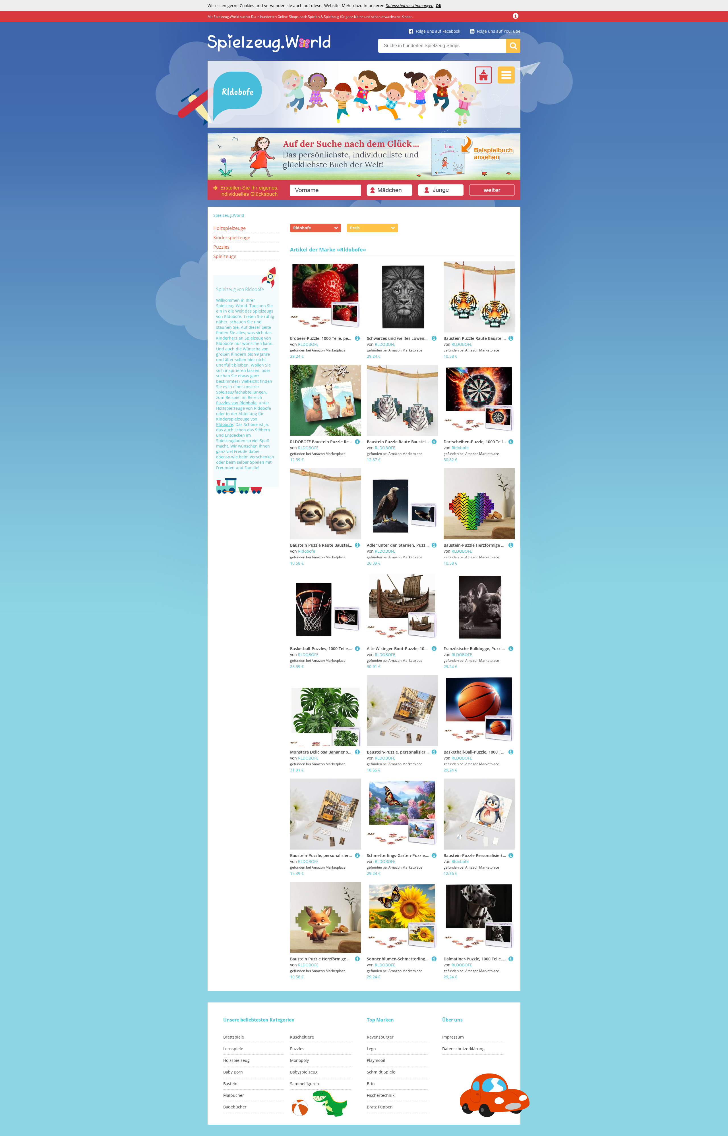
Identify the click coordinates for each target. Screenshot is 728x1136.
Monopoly (299, 1060)
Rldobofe (460, 447)
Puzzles (221, 247)
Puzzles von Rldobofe (236, 402)
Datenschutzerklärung (463, 1048)
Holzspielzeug (236, 1060)
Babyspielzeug (304, 1072)
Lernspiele (233, 1048)
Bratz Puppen (380, 1107)
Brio (371, 1083)
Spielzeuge (224, 256)
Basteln (230, 1083)
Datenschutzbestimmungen (409, 5)
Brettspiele (233, 1037)
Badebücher (235, 1107)
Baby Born (233, 1072)
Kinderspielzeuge (231, 237)
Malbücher (233, 1095)
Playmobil (376, 1060)
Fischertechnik (380, 1095)
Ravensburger (380, 1037)
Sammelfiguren (304, 1083)
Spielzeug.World (228, 215)
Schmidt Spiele (381, 1072)
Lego (371, 1048)
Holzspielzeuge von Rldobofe (243, 408)
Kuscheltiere (302, 1037)
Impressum (453, 1037)
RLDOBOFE (308, 344)
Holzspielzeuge (229, 228)
